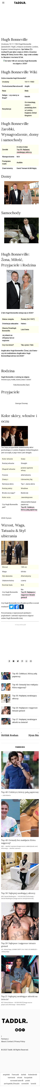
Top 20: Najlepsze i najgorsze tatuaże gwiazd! (28, 594)
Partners (4, 1039)
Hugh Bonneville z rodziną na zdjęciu (15, 377)
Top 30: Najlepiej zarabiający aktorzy (18, 893)
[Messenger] (13, 661)
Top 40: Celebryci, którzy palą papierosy (29, 508)
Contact (10, 1041)
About (3, 1041)
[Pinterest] (22, 661)
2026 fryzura (6, 518)
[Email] (30, 661)
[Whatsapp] (26, 661)
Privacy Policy (19, 1041)
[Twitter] (17, 661)
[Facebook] (9, 661)
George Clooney (21, 403)
